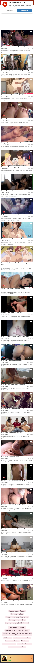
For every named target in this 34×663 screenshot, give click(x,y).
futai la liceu (8, 638)
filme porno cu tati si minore (17, 620)
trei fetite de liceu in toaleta (17, 627)
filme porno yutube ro (17, 614)
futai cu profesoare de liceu (17, 647)
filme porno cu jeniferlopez (17, 611)
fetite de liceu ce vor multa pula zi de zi (17, 630)
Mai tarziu (10, 10)
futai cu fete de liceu (9, 644)
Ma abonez (24, 10)
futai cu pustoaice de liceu (22, 638)
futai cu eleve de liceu (12, 641)
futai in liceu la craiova (24, 644)
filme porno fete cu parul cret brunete (17, 617)
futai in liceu (25, 641)
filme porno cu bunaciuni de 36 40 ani (17, 623)
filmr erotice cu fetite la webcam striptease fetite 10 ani (17, 634)
